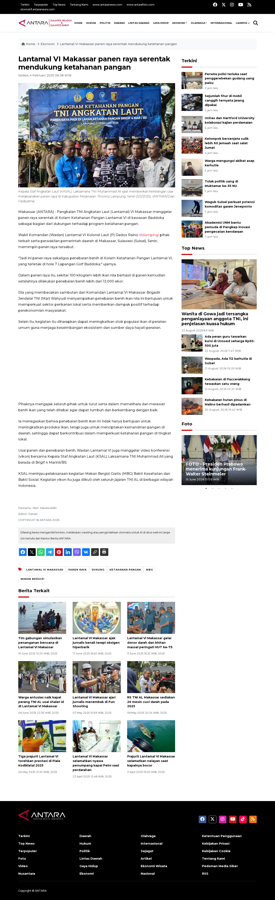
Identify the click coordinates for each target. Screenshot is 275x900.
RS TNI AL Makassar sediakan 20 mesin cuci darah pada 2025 (151, 701)
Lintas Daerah (138, 22)
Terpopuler (41, 4)
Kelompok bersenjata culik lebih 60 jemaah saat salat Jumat (227, 143)
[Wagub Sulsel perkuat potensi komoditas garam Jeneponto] (192, 208)
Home (30, 44)
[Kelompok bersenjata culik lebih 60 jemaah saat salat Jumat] (192, 145)
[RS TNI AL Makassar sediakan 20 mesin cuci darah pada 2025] (151, 677)
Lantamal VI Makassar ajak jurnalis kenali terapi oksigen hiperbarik (96, 642)
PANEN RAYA (77, 569)
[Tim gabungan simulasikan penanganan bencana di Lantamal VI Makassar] (42, 618)
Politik (105, 22)
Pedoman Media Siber (220, 866)
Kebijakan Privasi (215, 843)
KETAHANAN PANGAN (125, 569)
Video (23, 866)
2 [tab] (213, 488)
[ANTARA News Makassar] (45, 22)
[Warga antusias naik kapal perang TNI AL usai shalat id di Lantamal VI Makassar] (42, 677)
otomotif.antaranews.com (37, 9)
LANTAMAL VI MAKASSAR (44, 569)
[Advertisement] (96, 366)
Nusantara (26, 874)
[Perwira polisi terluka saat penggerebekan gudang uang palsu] (192, 80)
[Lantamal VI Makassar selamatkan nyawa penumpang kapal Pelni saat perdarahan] (97, 736)
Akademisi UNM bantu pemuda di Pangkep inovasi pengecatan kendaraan (227, 227)
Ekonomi (178, 22)
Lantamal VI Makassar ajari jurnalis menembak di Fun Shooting (94, 701)
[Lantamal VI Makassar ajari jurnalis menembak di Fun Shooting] (97, 677)
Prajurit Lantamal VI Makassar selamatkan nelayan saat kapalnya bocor (151, 760)
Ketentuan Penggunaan (222, 836)
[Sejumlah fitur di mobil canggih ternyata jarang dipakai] (192, 102)
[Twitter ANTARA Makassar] (224, 5)
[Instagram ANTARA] (232, 5)
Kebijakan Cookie (216, 851)
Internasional (221, 22)
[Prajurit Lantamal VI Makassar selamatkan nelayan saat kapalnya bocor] (151, 736)
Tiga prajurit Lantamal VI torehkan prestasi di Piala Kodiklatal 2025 (39, 760)
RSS (205, 874)
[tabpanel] (219, 460)
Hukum (91, 22)
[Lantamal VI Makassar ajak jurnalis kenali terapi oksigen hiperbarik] (97, 618)
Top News (58, 4)
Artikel (146, 859)
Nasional (148, 874)
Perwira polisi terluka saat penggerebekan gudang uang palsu (229, 78)
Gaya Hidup (161, 22)
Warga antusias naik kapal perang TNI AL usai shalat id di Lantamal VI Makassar (41, 701)
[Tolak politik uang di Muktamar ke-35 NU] (192, 187)
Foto (187, 423)
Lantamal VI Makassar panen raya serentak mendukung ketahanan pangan (118, 44)
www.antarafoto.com (140, 4)
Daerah (119, 22)
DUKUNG (98, 569)
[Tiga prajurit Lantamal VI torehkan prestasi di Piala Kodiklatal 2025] (42, 736)
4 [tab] (225, 488)
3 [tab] (219, 488)
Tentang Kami (79, 4)
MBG (149, 569)
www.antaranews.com (107, 4)
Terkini (24, 4)
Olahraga (198, 22)
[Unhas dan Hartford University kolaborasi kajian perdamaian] (192, 124)
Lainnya (241, 22)
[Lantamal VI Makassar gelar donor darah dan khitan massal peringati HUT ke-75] (151, 618)
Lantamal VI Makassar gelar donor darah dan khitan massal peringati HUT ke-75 (150, 642)
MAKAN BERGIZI (32, 578)
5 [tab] (232, 488)
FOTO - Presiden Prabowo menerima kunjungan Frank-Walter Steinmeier (216, 469)
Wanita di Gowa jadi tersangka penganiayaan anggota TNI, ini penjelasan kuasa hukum (215, 318)
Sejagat (147, 851)
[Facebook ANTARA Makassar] (215, 5)
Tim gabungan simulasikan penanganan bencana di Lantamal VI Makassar (40, 642)
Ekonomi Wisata (154, 866)
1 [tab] (206, 488)
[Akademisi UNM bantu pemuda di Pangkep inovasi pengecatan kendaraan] (192, 229)
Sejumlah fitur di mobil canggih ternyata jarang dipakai (224, 100)
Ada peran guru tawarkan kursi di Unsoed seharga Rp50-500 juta (230, 341)
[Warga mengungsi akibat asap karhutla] (192, 167)
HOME (78, 22)
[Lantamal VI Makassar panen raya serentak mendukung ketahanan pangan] (219, 284)
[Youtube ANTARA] (240, 5)
